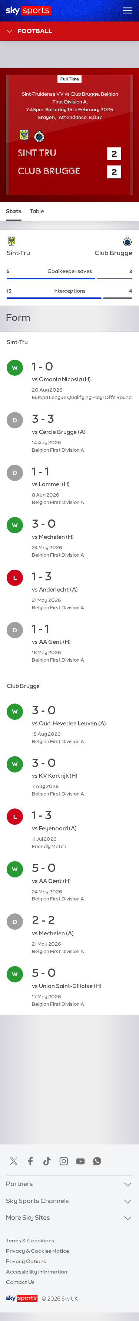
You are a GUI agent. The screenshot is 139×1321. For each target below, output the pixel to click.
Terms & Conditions (30, 1240)
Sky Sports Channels (37, 1201)
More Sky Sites (28, 1217)
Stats (13, 211)
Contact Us (20, 1282)
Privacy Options (26, 1261)
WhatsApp (97, 1161)
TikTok (47, 1161)
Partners (19, 1183)
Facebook (30, 1161)
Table (37, 211)
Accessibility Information (36, 1271)
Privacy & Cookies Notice (37, 1251)
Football (35, 31)
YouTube (80, 1161)
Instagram (64, 1161)
